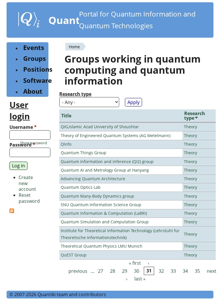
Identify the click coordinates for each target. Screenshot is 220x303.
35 (197, 271)
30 (136, 271)
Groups (34, 58)
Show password (33, 143)
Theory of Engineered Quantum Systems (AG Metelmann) (115, 135)
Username (23, 127)
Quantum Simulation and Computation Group (105, 221)
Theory (190, 126)
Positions (37, 69)
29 (124, 271)
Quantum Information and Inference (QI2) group (107, 161)
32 (161, 271)
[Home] (28, 21)
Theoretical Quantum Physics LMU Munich (101, 246)
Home (74, 46)
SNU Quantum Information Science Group (101, 204)
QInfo (66, 144)
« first (135, 263)
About (32, 91)
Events (33, 47)
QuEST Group (74, 255)
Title (66, 116)
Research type (75, 94)
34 (185, 271)
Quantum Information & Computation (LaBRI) (104, 213)
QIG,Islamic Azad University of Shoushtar (100, 126)
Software (37, 80)
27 (100, 271)
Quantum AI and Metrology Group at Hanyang (105, 170)
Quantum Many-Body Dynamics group (97, 196)
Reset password (29, 198)
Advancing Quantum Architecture (93, 178)
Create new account (27, 183)
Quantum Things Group (83, 152)
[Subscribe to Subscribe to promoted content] (11, 211)
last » (140, 279)
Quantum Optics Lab (81, 187)
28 (112, 271)
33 (173, 271)
